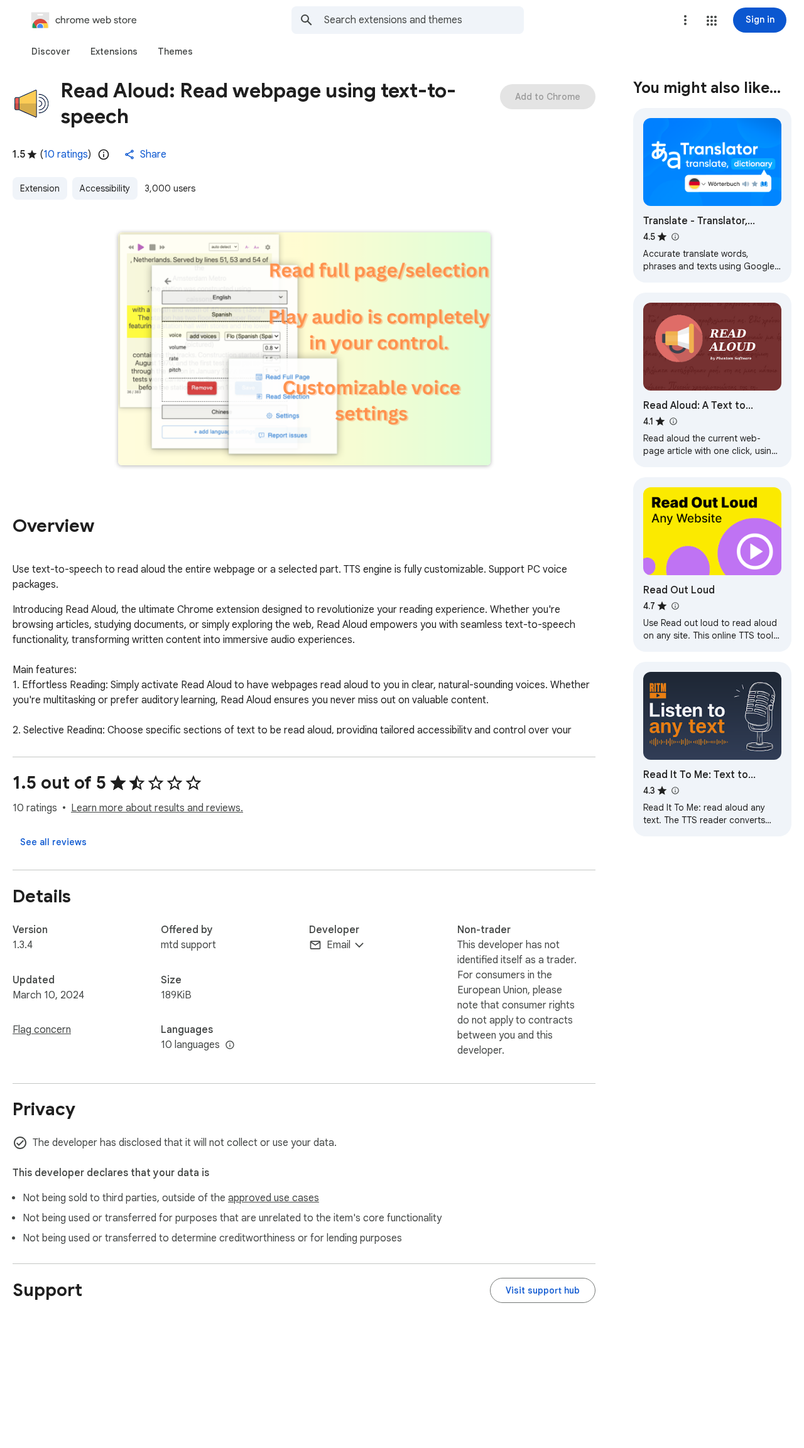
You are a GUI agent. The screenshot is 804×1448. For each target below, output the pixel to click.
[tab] (50, 51)
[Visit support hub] (542, 1290)
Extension (40, 188)
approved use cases (273, 1198)
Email (338, 945)
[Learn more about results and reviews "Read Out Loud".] (675, 606)
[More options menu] (685, 20)
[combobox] (424, 20)
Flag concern (42, 1030)
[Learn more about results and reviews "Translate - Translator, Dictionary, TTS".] (675, 237)
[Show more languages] (229, 1045)
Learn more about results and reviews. (157, 808)
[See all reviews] (53, 842)
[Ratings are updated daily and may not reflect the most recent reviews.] (103, 154)
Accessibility (105, 188)
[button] (711, 20)
